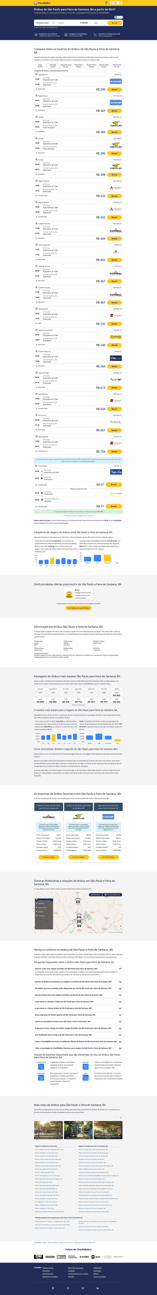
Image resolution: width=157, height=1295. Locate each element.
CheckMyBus (38, 1242)
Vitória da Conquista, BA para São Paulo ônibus (49, 1211)
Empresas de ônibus (50, 1277)
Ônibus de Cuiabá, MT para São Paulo (46, 1169)
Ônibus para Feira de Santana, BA (84, 1242)
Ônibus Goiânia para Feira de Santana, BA (91, 1169)
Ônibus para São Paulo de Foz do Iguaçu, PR (48, 1179)
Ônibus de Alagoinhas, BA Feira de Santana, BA (92, 1149)
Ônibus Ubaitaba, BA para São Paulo (46, 1205)
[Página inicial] (42, 3)
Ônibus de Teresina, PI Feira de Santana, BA (91, 1208)
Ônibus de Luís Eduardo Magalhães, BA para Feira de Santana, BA (98, 1175)
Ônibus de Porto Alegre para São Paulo (47, 1185)
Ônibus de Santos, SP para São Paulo (46, 1198)
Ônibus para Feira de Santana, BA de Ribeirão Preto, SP (95, 1189)
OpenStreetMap (112, 932)
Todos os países (99, 1277)
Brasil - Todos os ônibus (50, 1242)
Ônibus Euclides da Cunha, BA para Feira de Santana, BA (95, 1166)
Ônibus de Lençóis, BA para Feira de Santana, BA (93, 1172)
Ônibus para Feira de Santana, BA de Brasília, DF (93, 1153)
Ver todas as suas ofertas (78, 608)
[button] (79, 920)
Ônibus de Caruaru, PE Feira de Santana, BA (91, 1162)
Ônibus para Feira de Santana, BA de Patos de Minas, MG (96, 1182)
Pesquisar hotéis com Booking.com (46, 27)
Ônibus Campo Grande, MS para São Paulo (48, 1159)
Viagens (71, 1277)
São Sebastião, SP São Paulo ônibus (46, 1202)
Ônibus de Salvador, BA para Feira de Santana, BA (93, 1192)
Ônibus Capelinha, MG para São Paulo (46, 1162)
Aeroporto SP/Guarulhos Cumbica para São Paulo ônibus (52, 1225)
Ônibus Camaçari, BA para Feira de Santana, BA (93, 1156)
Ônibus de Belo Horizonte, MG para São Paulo (49, 1149)
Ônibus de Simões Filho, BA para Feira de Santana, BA (95, 1205)
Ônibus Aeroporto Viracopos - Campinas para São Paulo (52, 1221)
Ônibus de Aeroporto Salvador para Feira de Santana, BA (95, 1230)
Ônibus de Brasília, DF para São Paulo (46, 1153)
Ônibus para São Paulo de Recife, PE (46, 1189)
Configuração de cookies (78, 1274)
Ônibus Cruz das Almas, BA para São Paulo (48, 1166)
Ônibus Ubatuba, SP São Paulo (44, 1208)
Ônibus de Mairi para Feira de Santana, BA (91, 1179)
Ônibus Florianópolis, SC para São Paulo (47, 1175)
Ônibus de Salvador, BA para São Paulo (47, 1195)
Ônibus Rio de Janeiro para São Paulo (46, 1192)
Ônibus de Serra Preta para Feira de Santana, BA (93, 1202)
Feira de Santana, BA (113, 895)
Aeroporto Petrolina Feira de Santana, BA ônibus (93, 1226)
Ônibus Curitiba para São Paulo (44, 1172)
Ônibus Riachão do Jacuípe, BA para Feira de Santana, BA (96, 1185)
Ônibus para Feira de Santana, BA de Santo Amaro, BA (95, 1195)
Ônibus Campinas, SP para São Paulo (46, 1156)
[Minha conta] (105, 3)
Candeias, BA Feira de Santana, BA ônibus (91, 1159)
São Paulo (96, 895)
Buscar (114, 89)
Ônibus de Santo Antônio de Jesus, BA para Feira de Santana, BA (98, 1198)
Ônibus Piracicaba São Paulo (44, 1182)
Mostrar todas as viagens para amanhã (79, 516)
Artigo (96, 1274)
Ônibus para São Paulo (66, 1242)
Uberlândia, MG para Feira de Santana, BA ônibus (93, 1211)
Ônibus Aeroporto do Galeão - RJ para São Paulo (50, 1228)
